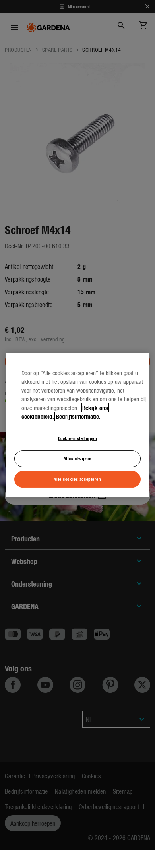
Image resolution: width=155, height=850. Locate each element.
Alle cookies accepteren (77, 479)
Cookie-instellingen (77, 438)
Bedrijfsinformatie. (78, 416)
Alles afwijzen (78, 458)
